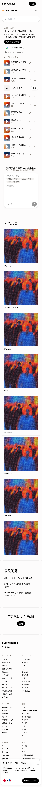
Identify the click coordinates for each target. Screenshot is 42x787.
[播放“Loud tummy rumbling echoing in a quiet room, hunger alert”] (21, 63)
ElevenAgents (26, 656)
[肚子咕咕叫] (21, 248)
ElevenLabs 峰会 (28, 758)
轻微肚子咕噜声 (27, 179)
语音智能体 (26, 659)
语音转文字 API (7, 723)
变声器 (4, 666)
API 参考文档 (7, 707)
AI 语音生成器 (7, 688)
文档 (23, 726)
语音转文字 (6, 662)
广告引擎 (5, 697)
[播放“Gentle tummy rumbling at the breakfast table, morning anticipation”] (21, 71)
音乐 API (5, 729)
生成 (34, 88)
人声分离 (5, 675)
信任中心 (25, 732)
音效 (6, 28)
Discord (5, 758)
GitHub (5, 752)
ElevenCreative (7, 656)
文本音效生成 (7, 669)
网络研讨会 (26, 723)
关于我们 (25, 746)
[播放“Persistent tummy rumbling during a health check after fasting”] (21, 121)
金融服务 (25, 672)
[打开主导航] (39, 4)
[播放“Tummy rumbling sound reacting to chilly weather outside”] (21, 105)
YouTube (5, 755)
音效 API (5, 726)
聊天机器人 (26, 691)
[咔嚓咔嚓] (21, 498)
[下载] (35, 63)
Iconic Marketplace (29, 710)
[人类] (21, 539)
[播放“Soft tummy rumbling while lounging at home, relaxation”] (21, 146)
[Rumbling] (21, 415)
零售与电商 (26, 681)
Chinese (8, 647)
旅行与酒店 (26, 684)
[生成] (21, 88)
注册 (32, 4)
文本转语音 (6, 659)
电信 (23, 669)
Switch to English (30, 780)
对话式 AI (25, 662)
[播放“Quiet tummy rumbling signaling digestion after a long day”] (21, 155)
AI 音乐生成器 (7, 678)
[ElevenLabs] (9, 4)
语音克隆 (5, 672)
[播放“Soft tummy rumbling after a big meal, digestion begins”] (21, 113)
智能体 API (6, 710)
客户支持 (25, 688)
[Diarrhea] (21, 456)
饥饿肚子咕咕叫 (13, 179)
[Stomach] (21, 331)
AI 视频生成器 (7, 694)
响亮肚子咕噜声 (13, 182)
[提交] (34, 204)
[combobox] (22, 19)
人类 (12, 28)
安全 (23, 752)
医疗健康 (25, 675)
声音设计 (5, 684)
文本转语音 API (7, 720)
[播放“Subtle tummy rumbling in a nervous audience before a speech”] (21, 80)
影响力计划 (26, 714)
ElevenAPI (5, 704)
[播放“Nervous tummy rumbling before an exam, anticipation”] (21, 138)
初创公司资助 (26, 717)
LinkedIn (5, 749)
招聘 (23, 749)
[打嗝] (21, 373)
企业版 (24, 729)
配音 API (5, 717)
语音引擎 (5, 714)
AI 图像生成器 (7, 691)
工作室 (4, 681)
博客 (23, 707)
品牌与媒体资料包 (28, 755)
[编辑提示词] (30, 63)
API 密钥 (5, 732)
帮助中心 (25, 720)
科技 (23, 678)
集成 (23, 666)
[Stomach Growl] (21, 290)
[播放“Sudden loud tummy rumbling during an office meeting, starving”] (21, 96)
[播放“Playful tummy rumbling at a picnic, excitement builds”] (21, 130)
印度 (23, 736)
